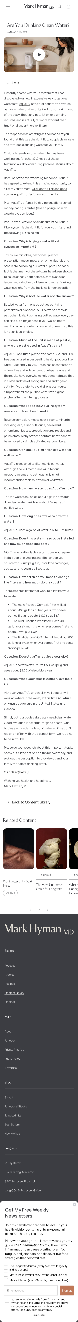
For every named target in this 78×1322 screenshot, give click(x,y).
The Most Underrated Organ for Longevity (50, 887)
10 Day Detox (13, 1163)
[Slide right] (47, 910)
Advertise (11, 1067)
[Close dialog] (75, 1204)
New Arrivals (12, 1133)
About (8, 1031)
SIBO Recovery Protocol (20, 1181)
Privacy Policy (39, 1315)
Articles (9, 974)
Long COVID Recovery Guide (23, 1190)
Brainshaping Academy (19, 1172)
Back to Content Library (31, 802)
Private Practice (14, 1049)
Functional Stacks (16, 1106)
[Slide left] (30, 910)
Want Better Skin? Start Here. (17, 883)
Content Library (14, 993)
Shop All (10, 1097)
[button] (8, 6)
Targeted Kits (13, 1115)
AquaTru (24, 104)
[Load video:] (39, 54)
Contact (10, 1002)
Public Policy (12, 1058)
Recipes (10, 983)
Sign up (67, 1290)
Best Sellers (12, 1124)
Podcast (10, 965)
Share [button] (15, 82)
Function (10, 1040)
